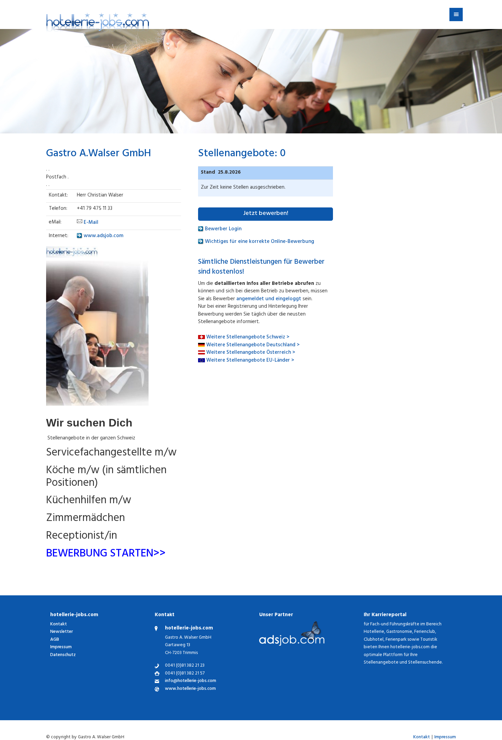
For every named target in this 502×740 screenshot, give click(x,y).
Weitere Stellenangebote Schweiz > (247, 338)
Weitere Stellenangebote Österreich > (250, 353)
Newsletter (61, 632)
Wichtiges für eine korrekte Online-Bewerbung (259, 242)
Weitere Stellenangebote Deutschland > (252, 345)
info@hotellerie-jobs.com (190, 681)
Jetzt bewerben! (265, 214)
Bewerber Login (222, 229)
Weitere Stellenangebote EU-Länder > (250, 361)
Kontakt (58, 624)
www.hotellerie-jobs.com (190, 689)
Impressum (61, 647)
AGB (54, 640)
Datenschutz (63, 655)
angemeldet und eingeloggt (268, 299)
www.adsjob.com (102, 236)
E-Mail (91, 223)
